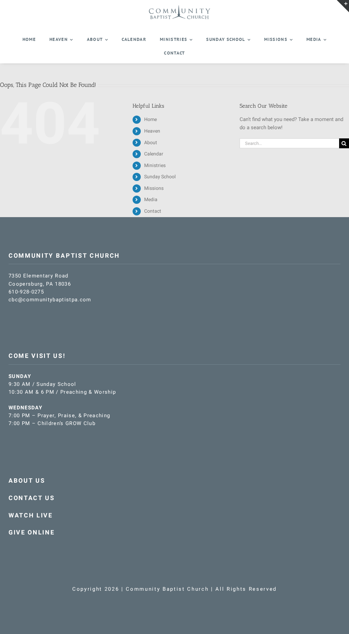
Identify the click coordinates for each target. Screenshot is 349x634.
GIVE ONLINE (32, 532)
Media (150, 199)
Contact (152, 211)
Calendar (153, 153)
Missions (154, 188)
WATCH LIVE (31, 515)
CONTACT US (32, 498)
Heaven (152, 131)
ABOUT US (27, 480)
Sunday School (160, 176)
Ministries (155, 165)
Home (150, 119)
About (150, 142)
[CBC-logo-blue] (179, 7)
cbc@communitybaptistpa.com (50, 299)
